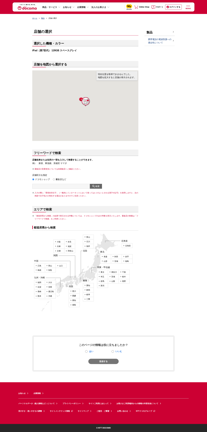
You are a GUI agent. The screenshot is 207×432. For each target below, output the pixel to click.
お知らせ (67, 7)
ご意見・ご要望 (103, 411)
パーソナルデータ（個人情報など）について (36, 403)
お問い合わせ (122, 411)
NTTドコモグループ (144, 411)
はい (91, 351)
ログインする (174, 7)
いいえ (118, 351)
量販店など (61, 179)
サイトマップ (83, 411)
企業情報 (81, 7)
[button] (85, 101)
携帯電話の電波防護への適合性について (159, 41)
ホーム (34, 18)
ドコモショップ (42, 179)
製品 (43, 18)
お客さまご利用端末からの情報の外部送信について (137, 403)
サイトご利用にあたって (99, 403)
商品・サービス (49, 7)
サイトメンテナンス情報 (60, 411)
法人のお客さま (98, 7)
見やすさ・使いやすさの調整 (30, 411)
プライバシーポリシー (72, 403)
